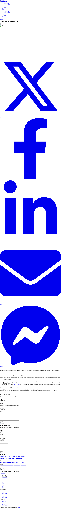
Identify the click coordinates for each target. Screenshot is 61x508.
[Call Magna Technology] (0, 18)
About (3, 6)
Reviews (5, 7)
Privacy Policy (4, 501)
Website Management (7, 5)
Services (3, 2)
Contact (3, 9)
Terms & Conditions (5, 505)
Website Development (7, 4)
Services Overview (6, 3)
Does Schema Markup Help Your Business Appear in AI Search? (12, 462)
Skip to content (2, 0)
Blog (2, 8)
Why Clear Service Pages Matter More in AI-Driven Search (11, 458)
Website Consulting (4, 493)
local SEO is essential (17, 384)
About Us (3, 481)
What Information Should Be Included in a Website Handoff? (11, 466)
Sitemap (19, 507)
